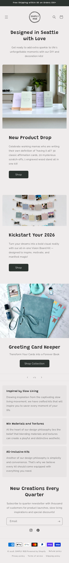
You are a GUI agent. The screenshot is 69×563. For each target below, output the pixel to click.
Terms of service (35, 556)
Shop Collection (35, 363)
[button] (6, 17)
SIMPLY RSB (20, 551)
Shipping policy (53, 556)
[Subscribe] (58, 521)
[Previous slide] (27, 377)
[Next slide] (41, 377)
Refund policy (55, 551)
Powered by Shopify (36, 551)
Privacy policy (18, 556)
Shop (18, 174)
